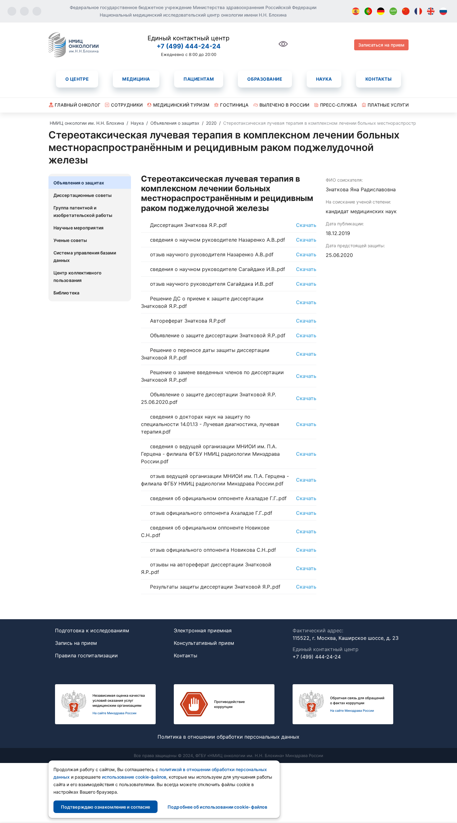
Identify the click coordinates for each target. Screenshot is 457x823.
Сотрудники (127, 105)
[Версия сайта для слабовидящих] (283, 47)
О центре (77, 79)
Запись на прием (76, 643)
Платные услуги (388, 105)
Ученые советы (70, 240)
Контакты (378, 79)
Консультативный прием (204, 643)
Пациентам (198, 79)
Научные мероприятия (78, 227)
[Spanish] (355, 11)
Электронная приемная (203, 630)
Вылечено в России (284, 105)
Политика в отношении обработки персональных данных (228, 737)
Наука (324, 79)
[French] (418, 11)
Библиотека (66, 292)
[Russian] (443, 11)
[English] (430, 11)
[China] (405, 11)
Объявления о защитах (78, 182)
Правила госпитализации (86, 655)
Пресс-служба (338, 105)
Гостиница (234, 105)
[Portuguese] (368, 11)
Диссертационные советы (82, 195)
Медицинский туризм (181, 105)
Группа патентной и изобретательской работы (82, 211)
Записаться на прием (381, 45)
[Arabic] (393, 11)
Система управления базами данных (84, 256)
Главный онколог (77, 105)
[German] (380, 11)
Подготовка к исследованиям (92, 630)
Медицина (136, 79)
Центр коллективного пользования (77, 276)
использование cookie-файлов (134, 777)
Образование (264, 79)
